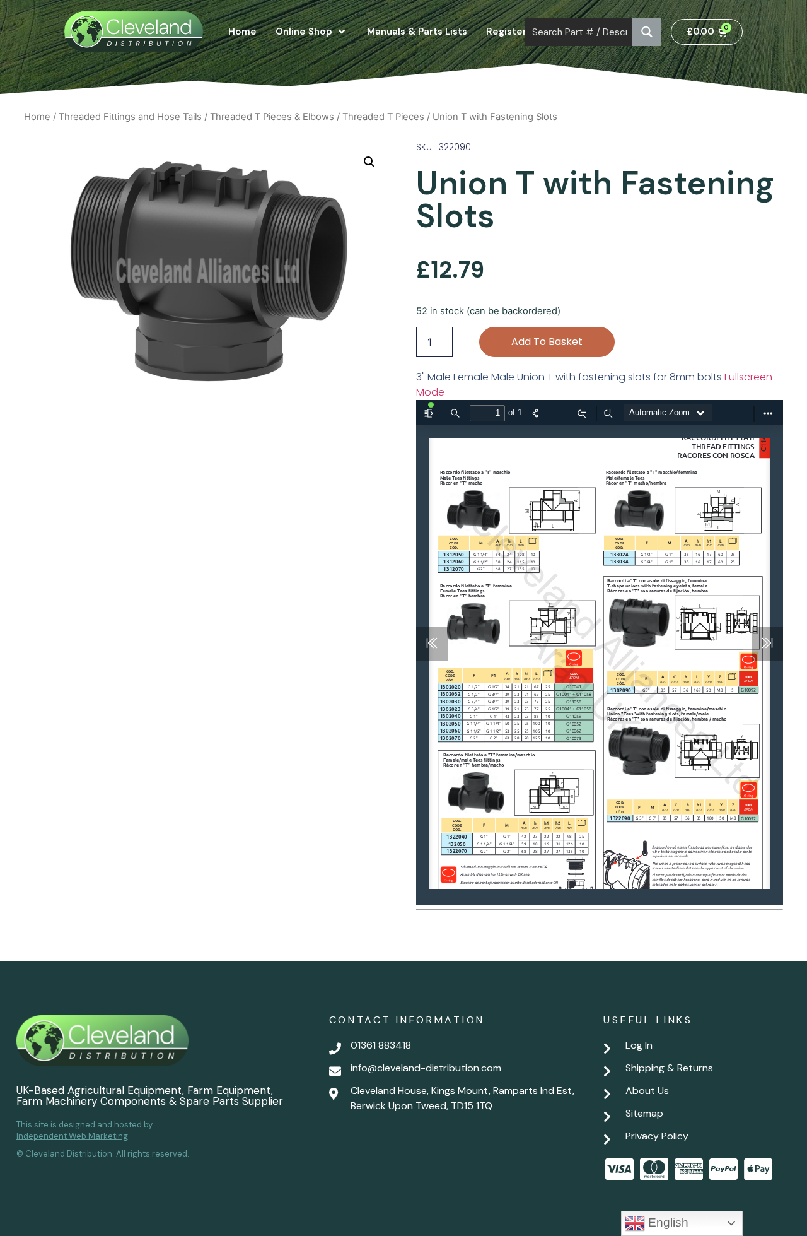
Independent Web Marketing (72, 1136)
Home (37, 116)
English (666, 1222)
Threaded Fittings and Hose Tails (130, 116)
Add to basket (547, 341)
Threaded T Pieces (383, 116)
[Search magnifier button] (646, 32)
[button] (369, 162)
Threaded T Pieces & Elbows (272, 116)
